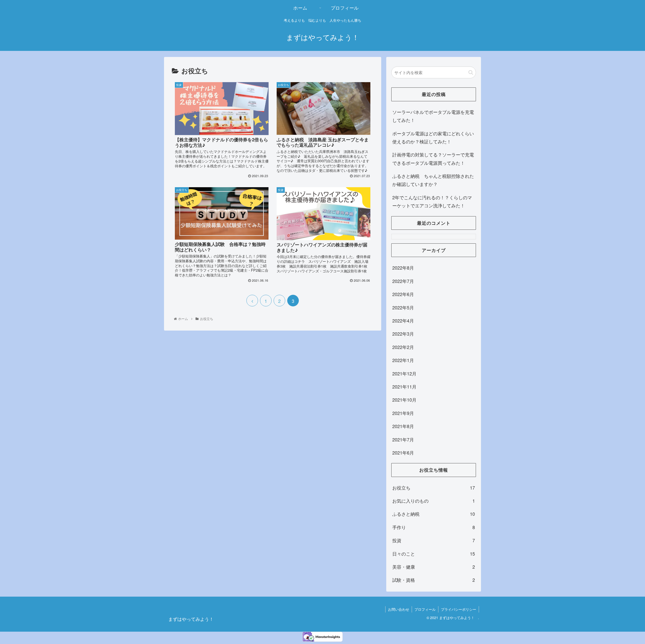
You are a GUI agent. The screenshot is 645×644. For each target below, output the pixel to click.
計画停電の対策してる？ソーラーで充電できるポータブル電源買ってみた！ (433, 158)
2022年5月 (403, 307)
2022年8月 (403, 267)
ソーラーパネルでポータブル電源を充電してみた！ (433, 116)
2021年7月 (403, 439)
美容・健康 (433, 566)
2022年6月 (403, 294)
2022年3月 (403, 333)
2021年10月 (404, 399)
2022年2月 (403, 347)
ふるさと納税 (433, 513)
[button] (470, 72)
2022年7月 (403, 281)
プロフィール (425, 609)
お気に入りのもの (433, 500)
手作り (433, 527)
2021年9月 (403, 413)
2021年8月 (403, 426)
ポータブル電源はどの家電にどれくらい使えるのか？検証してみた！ (433, 137)
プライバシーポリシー (458, 609)
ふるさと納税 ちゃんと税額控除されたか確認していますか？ (433, 180)
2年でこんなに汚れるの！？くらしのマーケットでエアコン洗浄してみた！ (432, 201)
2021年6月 (403, 452)
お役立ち (433, 487)
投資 (433, 540)
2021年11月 (404, 386)
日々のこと (433, 553)
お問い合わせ (398, 609)
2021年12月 (404, 373)
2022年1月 (403, 360)
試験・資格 (433, 579)
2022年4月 (403, 320)
